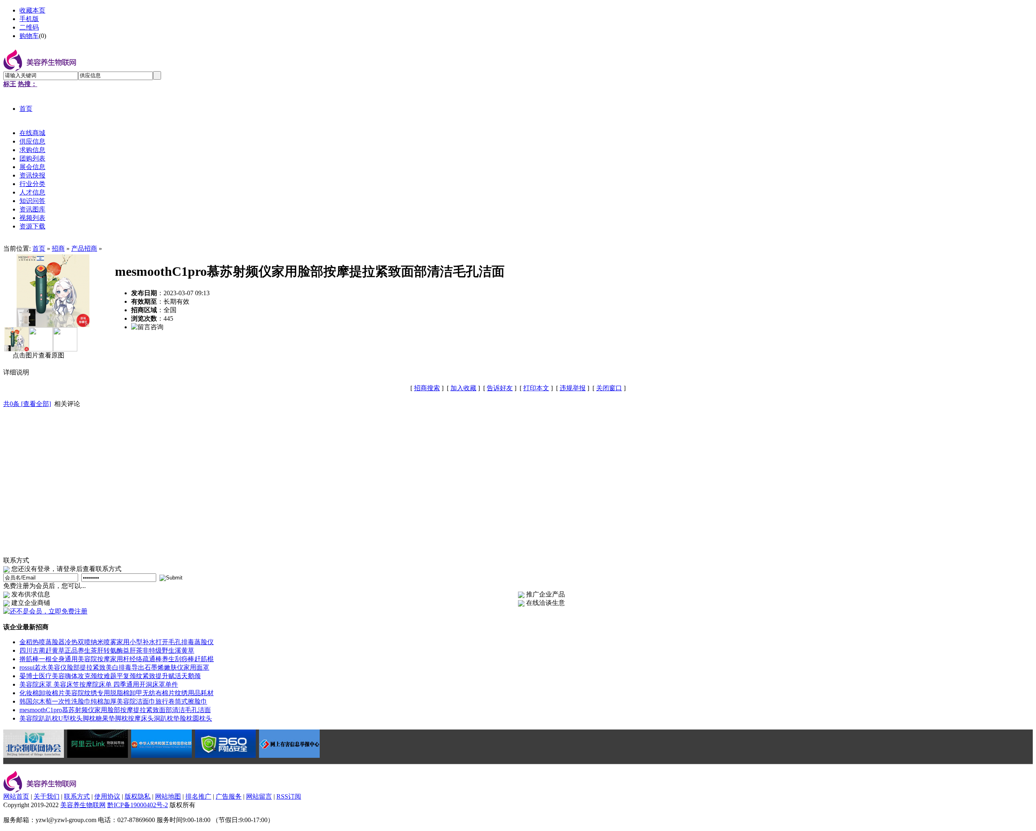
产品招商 (84, 248)
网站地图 (168, 796)
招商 (58, 248)
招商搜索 (427, 388)
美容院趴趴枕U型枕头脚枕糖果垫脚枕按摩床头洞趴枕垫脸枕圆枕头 (115, 718)
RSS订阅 (288, 796)
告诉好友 (500, 388)
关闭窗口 (609, 388)
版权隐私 (138, 796)
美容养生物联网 (83, 804)
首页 (38, 248)
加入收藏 (463, 388)
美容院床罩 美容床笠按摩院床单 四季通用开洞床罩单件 (98, 684)
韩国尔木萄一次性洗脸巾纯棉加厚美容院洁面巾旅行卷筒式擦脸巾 (113, 701)
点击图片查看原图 (37, 355)
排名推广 (198, 796)
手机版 (29, 18)
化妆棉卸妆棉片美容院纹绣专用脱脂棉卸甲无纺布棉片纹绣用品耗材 (116, 692)
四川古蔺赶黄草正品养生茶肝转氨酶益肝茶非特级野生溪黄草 (106, 650)
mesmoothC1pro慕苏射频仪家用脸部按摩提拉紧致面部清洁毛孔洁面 (115, 709)
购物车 (29, 35)
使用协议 (107, 796)
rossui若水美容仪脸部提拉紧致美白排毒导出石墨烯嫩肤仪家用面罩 (114, 667)
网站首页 (16, 796)
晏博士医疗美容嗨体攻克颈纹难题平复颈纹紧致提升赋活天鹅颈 (110, 675)
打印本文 (536, 388)
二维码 (29, 27)
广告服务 (229, 796)
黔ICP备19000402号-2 (137, 804)
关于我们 (46, 796)
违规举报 (573, 388)
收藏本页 (32, 10)
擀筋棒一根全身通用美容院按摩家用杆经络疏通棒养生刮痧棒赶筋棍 (116, 658)
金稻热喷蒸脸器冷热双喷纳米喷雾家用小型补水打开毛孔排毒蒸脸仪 (116, 642)
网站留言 (259, 796)
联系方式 (77, 796)
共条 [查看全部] (27, 403)
